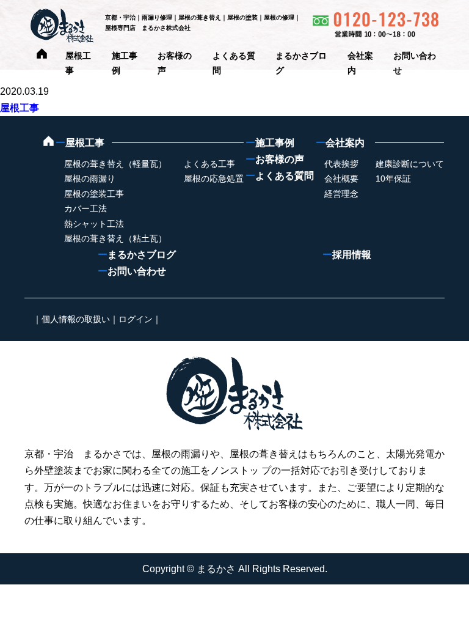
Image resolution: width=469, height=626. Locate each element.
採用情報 (346, 254)
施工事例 (269, 143)
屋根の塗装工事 (94, 194)
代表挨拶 (341, 164)
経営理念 (341, 194)
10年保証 (393, 178)
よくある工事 (209, 164)
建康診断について (410, 164)
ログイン (135, 319)
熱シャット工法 (94, 224)
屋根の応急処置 (214, 178)
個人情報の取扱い (76, 319)
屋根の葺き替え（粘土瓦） (115, 238)
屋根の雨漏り (89, 178)
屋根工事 (19, 108)
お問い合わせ (132, 271)
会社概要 (341, 178)
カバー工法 (85, 208)
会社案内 (340, 143)
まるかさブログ (137, 254)
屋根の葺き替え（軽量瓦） (115, 164)
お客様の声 (274, 159)
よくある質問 (279, 176)
